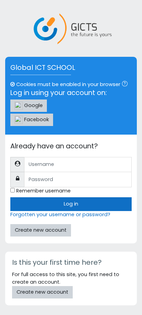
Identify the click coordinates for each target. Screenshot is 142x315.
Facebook (36, 119)
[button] (126, 85)
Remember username (43, 190)
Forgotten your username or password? (60, 214)
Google (33, 105)
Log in (71, 203)
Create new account (41, 230)
